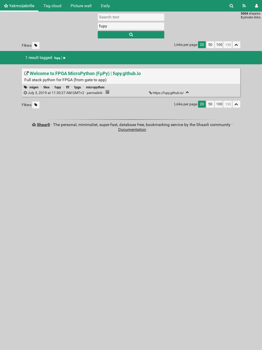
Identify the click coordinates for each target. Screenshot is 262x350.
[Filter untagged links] (35, 45)
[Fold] (187, 92)
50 (210, 45)
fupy (57, 58)
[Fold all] (236, 44)
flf (67, 87)
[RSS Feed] (244, 6)
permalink (65, 93)
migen (33, 87)
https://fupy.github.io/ (168, 93)
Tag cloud (52, 5)
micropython (95, 87)
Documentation (132, 129)
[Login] (256, 6)
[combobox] (131, 26)
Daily (105, 5)
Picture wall (81, 5)
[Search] (231, 6)
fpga (77, 87)
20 (202, 45)
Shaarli (43, 124)
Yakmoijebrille (21, 5)
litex (46, 87)
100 (219, 45)
